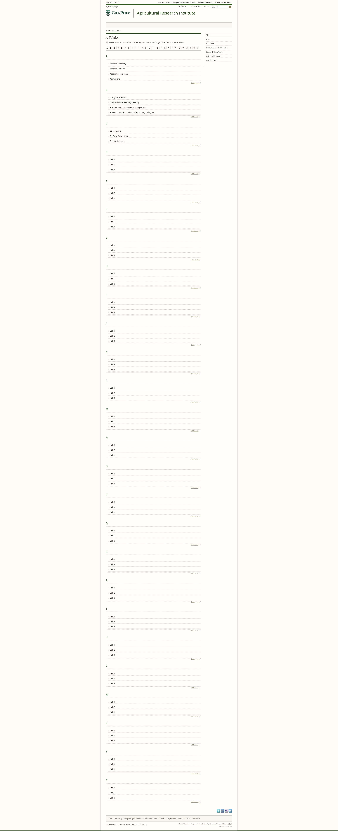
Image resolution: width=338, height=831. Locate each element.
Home (108, 30)
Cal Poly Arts (115, 130)
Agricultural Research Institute (166, 13)
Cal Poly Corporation (119, 136)
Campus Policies (184, 819)
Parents (193, 2)
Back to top (195, 83)
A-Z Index (182, 7)
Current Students (165, 2)
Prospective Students (181, 2)
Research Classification (215, 52)
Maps (206, 7)
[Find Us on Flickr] (226, 811)
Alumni (229, 2)
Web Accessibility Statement (129, 824)
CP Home (110, 819)
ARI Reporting (211, 60)
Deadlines (210, 44)
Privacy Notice (112, 824)
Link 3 (112, 169)
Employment (171, 819)
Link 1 (112, 159)
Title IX (143, 824)
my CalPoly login (112, 7)
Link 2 (112, 164)
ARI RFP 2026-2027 (213, 56)
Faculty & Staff (220, 2)
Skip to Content (111, 2)
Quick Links (197, 7)
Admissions (115, 78)
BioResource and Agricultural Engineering (128, 107)
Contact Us (196, 819)
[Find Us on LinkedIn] (230, 811)
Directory (118, 819)
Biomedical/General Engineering (124, 102)
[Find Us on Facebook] (222, 811)
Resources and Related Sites (216, 48)
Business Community (205, 2)
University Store (151, 819)
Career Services (117, 141)
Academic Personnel (119, 73)
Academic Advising (118, 63)
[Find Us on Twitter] (218, 811)
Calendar (162, 819)
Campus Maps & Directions (133, 819)
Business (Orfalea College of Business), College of (132, 112)
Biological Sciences (118, 97)
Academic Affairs (117, 68)
